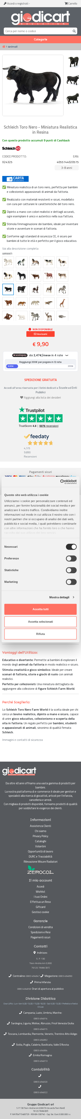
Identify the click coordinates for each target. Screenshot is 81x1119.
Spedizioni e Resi (40, 932)
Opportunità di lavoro (40, 851)
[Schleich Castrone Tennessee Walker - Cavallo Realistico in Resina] (21, 275)
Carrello (72, 3)
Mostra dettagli (59, 597)
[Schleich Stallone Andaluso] (21, 262)
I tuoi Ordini (40, 897)
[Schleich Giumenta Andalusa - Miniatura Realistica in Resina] (35, 262)
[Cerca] (73, 31)
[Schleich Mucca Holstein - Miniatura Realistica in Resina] (48, 262)
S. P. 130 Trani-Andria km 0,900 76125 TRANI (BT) (40, 963)
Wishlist (40, 891)
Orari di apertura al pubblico (48, 989)
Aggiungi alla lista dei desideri (42, 397)
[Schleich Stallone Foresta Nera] (35, 289)
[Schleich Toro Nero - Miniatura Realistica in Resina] (8, 289)
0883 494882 (40, 1040)
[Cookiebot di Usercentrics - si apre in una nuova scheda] (60, 481)
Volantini (40, 846)
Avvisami (42, 334)
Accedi (17, 3)
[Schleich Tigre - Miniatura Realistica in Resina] (21, 303)
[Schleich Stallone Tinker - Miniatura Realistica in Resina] (8, 275)
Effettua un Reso (40, 902)
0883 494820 (40, 1082)
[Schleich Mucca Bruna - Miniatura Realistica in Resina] (62, 275)
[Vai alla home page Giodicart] (40, 18)
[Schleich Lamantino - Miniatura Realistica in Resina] (62, 316)
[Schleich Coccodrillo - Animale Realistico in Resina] (48, 303)
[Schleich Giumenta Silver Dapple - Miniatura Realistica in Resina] (48, 289)
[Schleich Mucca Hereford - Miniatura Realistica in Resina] (48, 275)
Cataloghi (40, 841)
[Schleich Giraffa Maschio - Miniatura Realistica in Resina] (62, 303)
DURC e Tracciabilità (40, 856)
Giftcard (40, 907)
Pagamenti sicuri (40, 937)
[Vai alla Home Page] (3, 47)
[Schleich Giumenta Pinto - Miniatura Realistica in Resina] (62, 262)
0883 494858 (24, 989)
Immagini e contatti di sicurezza (22, 739)
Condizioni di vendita (40, 927)
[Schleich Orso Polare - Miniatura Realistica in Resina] (21, 316)
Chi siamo (40, 831)
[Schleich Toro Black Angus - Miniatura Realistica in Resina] (21, 289)
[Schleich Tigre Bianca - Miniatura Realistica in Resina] (35, 303)
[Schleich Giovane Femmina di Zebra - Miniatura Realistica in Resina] (35, 316)
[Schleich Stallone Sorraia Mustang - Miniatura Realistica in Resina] (62, 289)
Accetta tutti (41, 609)
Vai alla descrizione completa (20, 248)
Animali (13, 46)
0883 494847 (33, 976)
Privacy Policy (40, 836)
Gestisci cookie (40, 912)
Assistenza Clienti (40, 826)
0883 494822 (40, 1092)
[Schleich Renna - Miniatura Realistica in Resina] (48, 316)
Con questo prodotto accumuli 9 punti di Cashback (36, 140)
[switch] (71, 558)
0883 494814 (40, 1018)
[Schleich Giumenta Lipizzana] (8, 262)
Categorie (40, 39)
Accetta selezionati (40, 621)
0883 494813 (40, 1061)
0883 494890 (65, 976)
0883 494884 (40, 1050)
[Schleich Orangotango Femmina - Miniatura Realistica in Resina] (8, 316)
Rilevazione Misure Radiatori (40, 861)
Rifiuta (40, 633)
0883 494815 (40, 1029)
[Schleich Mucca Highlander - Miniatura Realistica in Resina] (8, 303)
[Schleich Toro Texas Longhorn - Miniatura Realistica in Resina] (35, 275)
